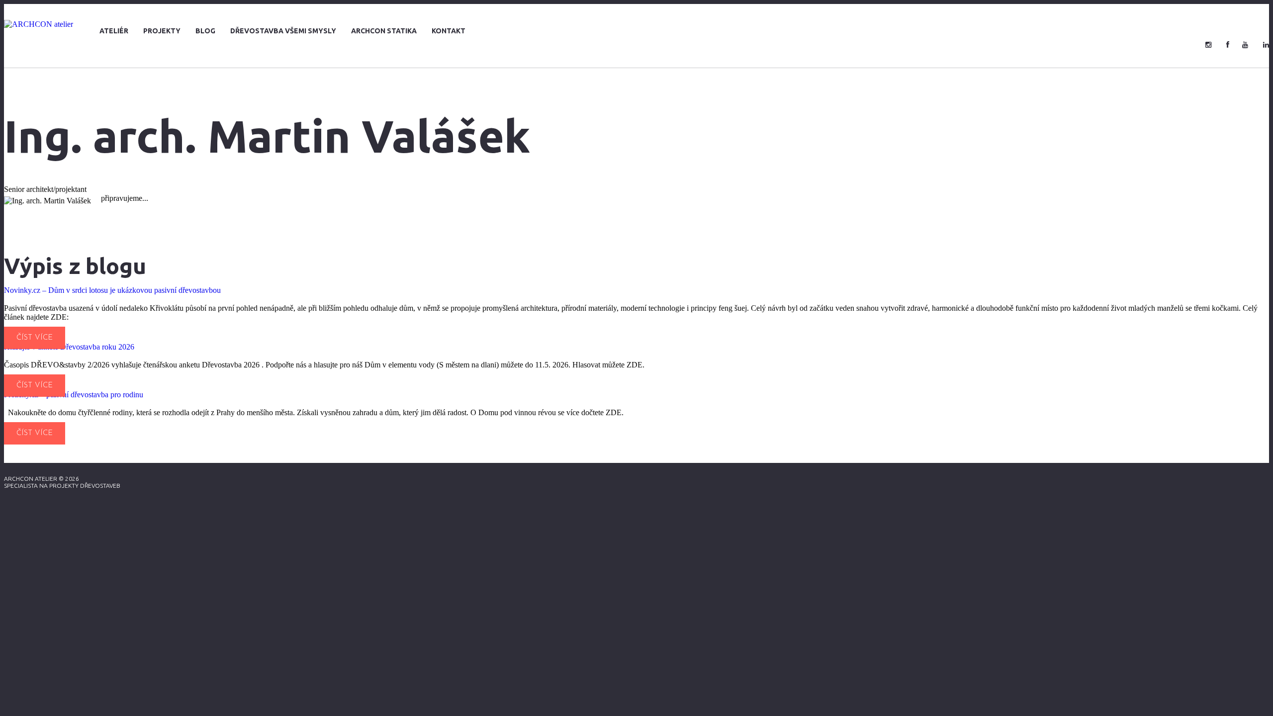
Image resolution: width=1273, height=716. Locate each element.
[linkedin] (1266, 44)
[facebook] (1227, 44)
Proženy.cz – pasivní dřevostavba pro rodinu (73, 394)
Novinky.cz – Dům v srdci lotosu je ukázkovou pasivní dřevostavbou (112, 290)
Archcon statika (384, 31)
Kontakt (448, 31)
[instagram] (1208, 44)
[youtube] (1245, 44)
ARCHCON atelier (30, 478)
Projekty (162, 31)
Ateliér (113, 31)
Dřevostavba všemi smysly (283, 31)
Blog (205, 31)
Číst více (34, 338)
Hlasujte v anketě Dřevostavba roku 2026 (69, 347)
